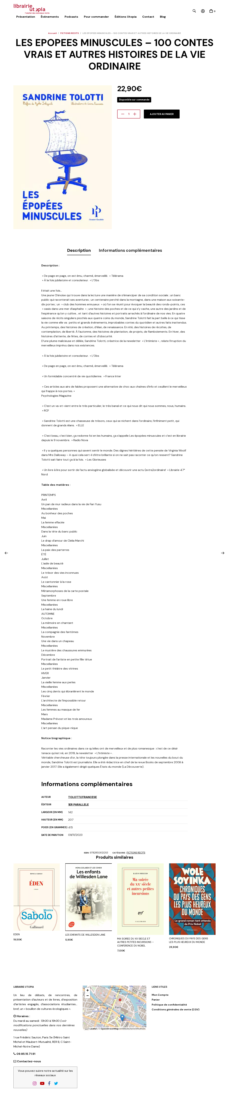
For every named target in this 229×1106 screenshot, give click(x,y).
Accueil (52, 33)
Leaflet (93, 1028)
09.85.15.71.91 (25, 1054)
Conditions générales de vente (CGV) (175, 1009)
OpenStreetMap (110, 1028)
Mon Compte (160, 994)
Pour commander (96, 17)
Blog (163, 17)
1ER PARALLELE (78, 804)
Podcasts (71, 17)
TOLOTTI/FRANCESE (82, 797)
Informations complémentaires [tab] (130, 250)
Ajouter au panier (162, 114)
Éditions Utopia (126, 17)
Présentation (25, 17)
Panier (156, 999)
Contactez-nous (29, 1061)
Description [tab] (79, 250)
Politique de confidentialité (169, 1004)
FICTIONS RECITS (69, 33)
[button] (122, 1018)
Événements (50, 17)
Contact (148, 17)
